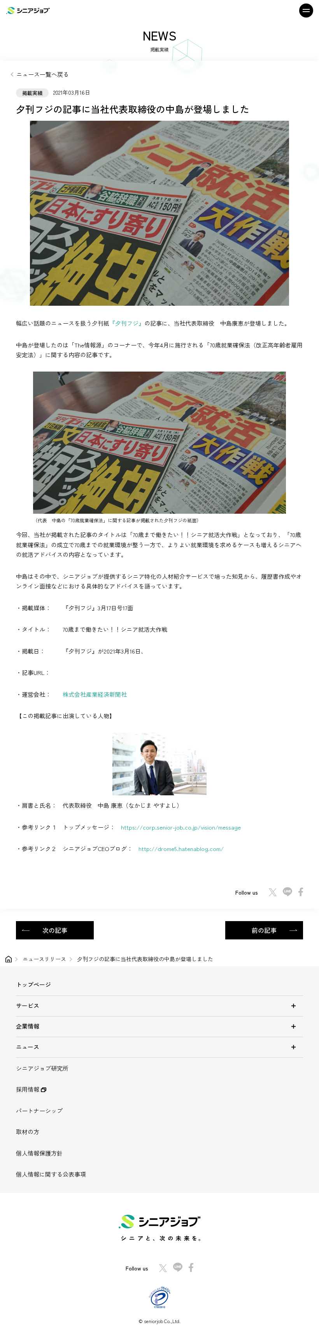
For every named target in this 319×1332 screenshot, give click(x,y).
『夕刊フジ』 (126, 323)
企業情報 (27, 1026)
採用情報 (28, 1089)
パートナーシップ (39, 1110)
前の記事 (264, 930)
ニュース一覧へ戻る (42, 74)
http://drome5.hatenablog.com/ (181, 848)
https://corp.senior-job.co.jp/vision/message (181, 827)
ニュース (27, 1047)
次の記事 (54, 930)
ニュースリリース (44, 959)
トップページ (33, 984)
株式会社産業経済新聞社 (95, 694)
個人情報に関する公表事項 (51, 1174)
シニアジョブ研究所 (42, 1068)
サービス (27, 1005)
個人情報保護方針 (39, 1153)
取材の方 (27, 1132)
